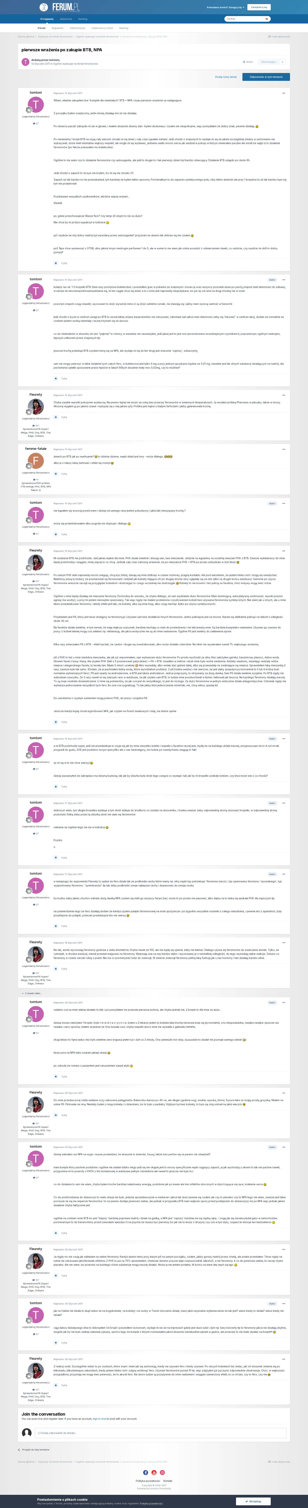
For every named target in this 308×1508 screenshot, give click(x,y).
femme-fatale (36, 448)
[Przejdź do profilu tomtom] (25, 62)
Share (249, 61)
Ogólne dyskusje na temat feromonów (75, 63)
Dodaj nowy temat (226, 76)
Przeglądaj (46, 18)
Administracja (77, 28)
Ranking (123, 28)
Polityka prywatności (148, 1480)
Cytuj (64, 263)
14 (36, 479)
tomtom (54, 59)
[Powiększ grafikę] (257, 126)
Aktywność (66, 18)
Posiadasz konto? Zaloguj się (225, 7)
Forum (41, 28)
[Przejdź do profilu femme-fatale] (36, 461)
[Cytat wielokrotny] (56, 263)
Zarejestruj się (259, 7)
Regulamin (57, 28)
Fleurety (36, 394)
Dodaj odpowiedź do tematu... (59, 1432)
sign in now (99, 1418)
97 (37, 123)
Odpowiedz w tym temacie (266, 76)
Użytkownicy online (102, 28)
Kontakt (167, 1480)
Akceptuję (254, 1501)
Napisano (68, 93)
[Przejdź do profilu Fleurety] (36, 407)
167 (37, 425)
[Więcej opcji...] (283, 93)
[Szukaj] (267, 19)
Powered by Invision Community (154, 1488)
